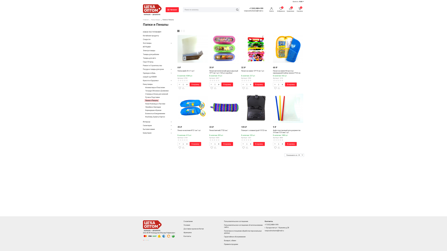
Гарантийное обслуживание (235, 237)
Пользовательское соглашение (236, 221)
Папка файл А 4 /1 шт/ (186, 71)
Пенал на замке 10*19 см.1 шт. (252, 71)
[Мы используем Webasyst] (146, 240)
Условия (187, 225)
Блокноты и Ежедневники (155, 113)
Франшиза (188, 232)
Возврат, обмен (230, 240)
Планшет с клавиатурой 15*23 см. (254, 130)
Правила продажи (231, 244)
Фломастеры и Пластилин (155, 87)
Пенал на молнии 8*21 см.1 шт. (189, 130)
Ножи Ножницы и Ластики (155, 104)
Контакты (187, 236)
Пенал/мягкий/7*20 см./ (218, 130)
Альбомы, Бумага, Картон (155, 117)
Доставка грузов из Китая (194, 229)
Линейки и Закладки (153, 107)
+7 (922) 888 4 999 (256, 8)
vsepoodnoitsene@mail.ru (274, 231)
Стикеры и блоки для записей (156, 94)
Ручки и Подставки (152, 97)
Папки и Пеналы (151, 100)
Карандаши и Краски (153, 110)
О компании (188, 221)
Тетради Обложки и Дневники (157, 91)
